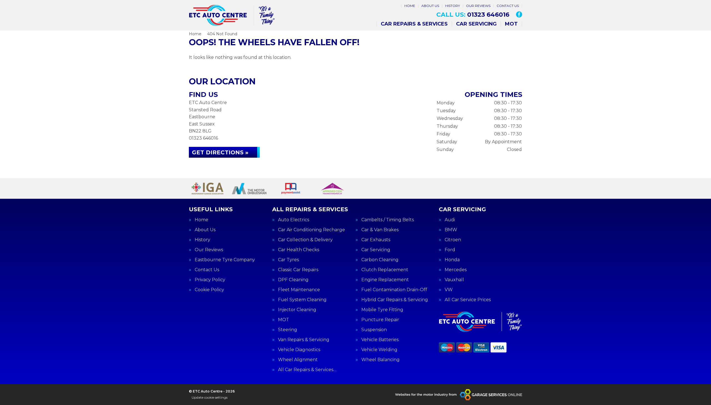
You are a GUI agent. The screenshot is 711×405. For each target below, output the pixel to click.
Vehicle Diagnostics (299, 350)
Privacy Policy (210, 280)
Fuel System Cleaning (302, 300)
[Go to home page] (232, 15)
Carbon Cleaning (380, 260)
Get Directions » (220, 152)
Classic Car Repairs (298, 270)
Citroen (453, 240)
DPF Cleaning (293, 280)
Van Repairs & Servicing (303, 340)
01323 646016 (472, 15)
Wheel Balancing (380, 360)
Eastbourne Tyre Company (225, 260)
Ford (450, 250)
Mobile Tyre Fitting (382, 310)
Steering (287, 330)
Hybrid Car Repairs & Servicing (394, 300)
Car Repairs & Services (414, 23)
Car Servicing (476, 23)
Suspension (374, 330)
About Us (430, 6)
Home (409, 6)
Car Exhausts (375, 240)
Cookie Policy (209, 290)
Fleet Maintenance (299, 290)
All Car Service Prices (468, 300)
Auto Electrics (293, 220)
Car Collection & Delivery (305, 240)
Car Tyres (288, 260)
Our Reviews (478, 6)
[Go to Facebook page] (519, 14)
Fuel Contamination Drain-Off (394, 290)
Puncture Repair (380, 320)
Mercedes (456, 270)
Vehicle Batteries (380, 340)
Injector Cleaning (297, 310)
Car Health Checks (298, 250)
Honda (452, 260)
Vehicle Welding (379, 350)
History (452, 6)
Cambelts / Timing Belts (387, 220)
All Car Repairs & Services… (307, 370)
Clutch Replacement (384, 270)
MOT (511, 23)
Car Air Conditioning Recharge (311, 230)
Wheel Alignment (298, 360)
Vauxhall (454, 280)
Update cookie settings (209, 397)
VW (449, 290)
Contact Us (508, 6)
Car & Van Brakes (380, 230)
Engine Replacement (385, 280)
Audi (450, 220)
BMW (451, 230)
